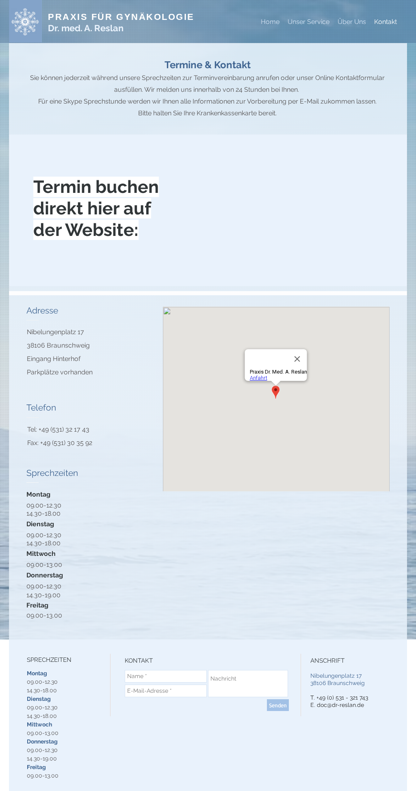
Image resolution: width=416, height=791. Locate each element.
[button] (352, 22)
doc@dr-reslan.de (340, 705)
